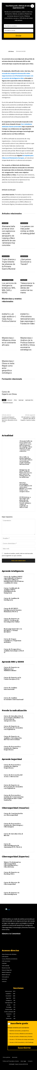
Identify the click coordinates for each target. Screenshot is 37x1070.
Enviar (18, 35)
